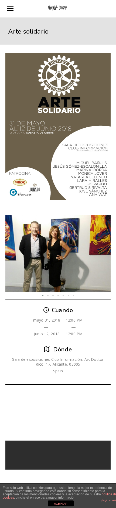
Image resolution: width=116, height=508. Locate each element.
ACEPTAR (60, 503)
